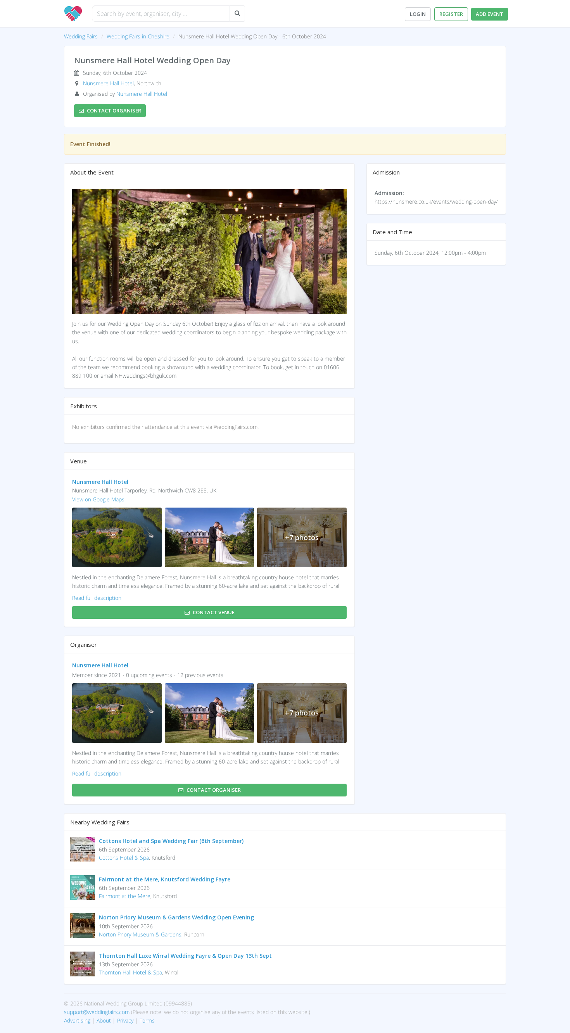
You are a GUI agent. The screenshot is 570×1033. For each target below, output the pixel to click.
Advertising (77, 1020)
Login (418, 13)
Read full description (96, 597)
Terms (147, 1020)
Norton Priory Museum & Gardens (140, 934)
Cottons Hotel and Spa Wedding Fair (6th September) (171, 841)
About (104, 1020)
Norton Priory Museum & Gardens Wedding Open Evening (176, 917)
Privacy (125, 1020)
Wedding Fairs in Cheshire (138, 36)
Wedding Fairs (81, 36)
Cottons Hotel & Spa (124, 857)
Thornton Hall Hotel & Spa (130, 972)
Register (451, 13)
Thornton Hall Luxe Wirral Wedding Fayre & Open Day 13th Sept (185, 955)
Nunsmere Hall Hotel (108, 83)
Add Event (489, 13)
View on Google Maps (98, 499)
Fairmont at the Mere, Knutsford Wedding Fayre (164, 879)
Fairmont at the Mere (124, 896)
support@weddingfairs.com (97, 1012)
